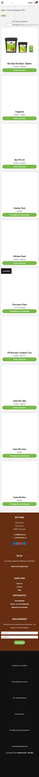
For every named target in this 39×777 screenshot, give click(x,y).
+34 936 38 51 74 (20, 538)
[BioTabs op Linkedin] (24, 543)
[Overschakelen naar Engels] (17, 6)
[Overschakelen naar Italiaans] (17, 16)
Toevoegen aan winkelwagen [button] (19, 215)
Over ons (19, 583)
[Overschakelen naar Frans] (17, 9)
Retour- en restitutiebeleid (19, 604)
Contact (19, 587)
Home (3, 10)
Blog (19, 590)
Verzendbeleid (19, 601)
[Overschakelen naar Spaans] (17, 19)
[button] (16, 3)
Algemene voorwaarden (19, 607)
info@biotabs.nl (20, 534)
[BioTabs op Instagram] (17, 543)
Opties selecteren (19, 70)
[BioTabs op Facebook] (14, 543)
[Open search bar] (24, 21)
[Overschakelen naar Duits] (17, 12)
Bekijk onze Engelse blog (19, 566)
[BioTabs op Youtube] (21, 543)
